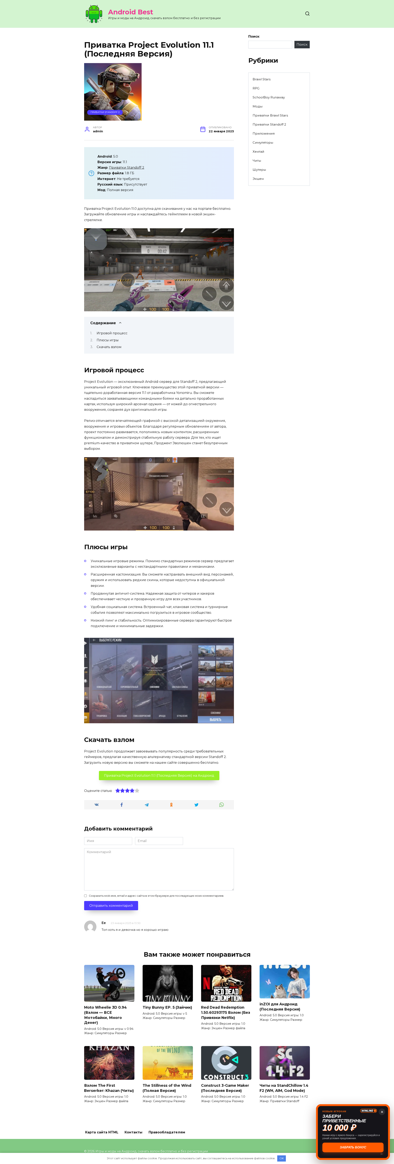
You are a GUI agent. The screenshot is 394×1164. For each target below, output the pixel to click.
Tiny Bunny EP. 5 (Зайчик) (167, 1007)
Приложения (264, 133)
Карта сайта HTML (101, 1132)
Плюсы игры (108, 340)
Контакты (133, 1132)
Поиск (253, 36)
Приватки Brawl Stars (270, 115)
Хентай (258, 151)
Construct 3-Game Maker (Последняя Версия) (225, 1088)
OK (281, 1158)
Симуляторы (263, 142)
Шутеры (259, 170)
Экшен (258, 179)
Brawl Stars (261, 79)
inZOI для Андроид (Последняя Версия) (280, 1006)
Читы (257, 161)
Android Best (130, 12)
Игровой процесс (112, 333)
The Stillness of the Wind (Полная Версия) (167, 1088)
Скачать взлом (109, 347)
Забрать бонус (353, 1147)
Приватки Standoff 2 (105, 112)
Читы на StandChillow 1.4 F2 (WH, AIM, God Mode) (284, 1088)
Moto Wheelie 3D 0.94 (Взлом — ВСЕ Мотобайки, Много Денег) (105, 1015)
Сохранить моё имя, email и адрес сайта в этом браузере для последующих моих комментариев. (156, 895)
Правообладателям (167, 1132)
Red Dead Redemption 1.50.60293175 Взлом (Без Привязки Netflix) (225, 1012)
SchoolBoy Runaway (269, 97)
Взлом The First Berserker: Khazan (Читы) (109, 1088)
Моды (257, 106)
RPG (256, 88)
